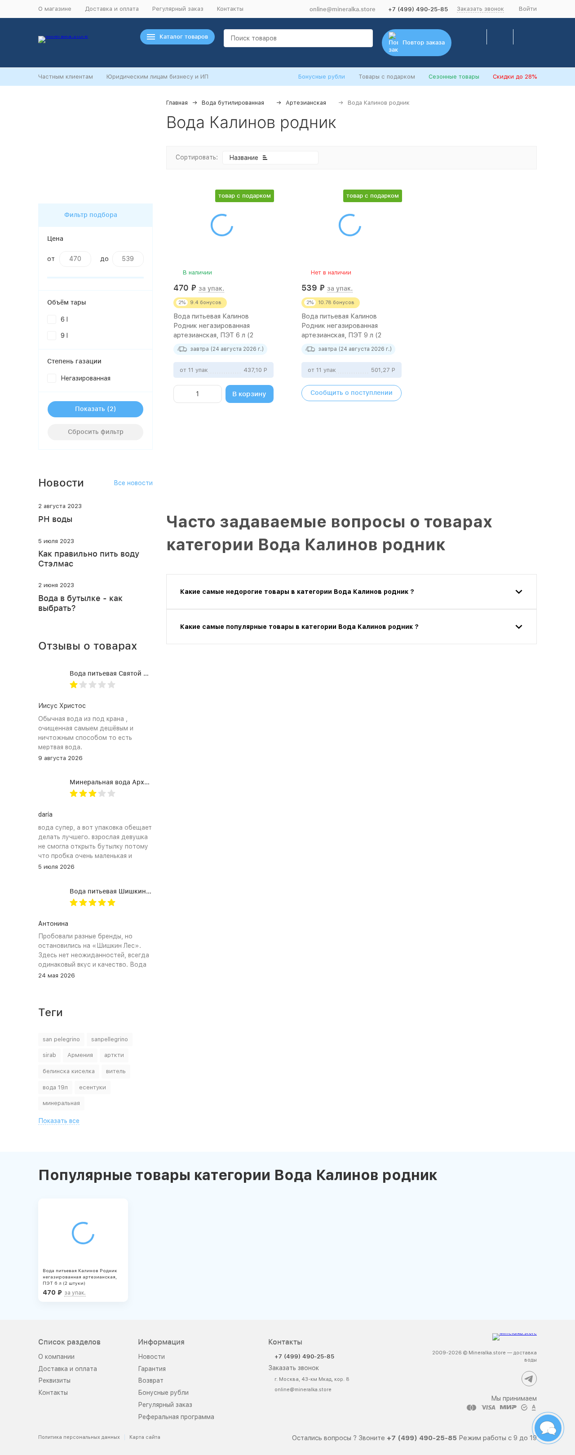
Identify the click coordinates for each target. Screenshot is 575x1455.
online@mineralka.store (343, 9)
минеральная (61, 1103)
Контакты (230, 8)
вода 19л (55, 1087)
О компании (56, 1356)
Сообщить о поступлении (351, 392)
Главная (177, 102)
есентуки (92, 1087)
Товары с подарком (386, 76)
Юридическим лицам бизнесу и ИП (157, 76)
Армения (80, 1055)
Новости (151, 1356)
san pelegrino (61, 1039)
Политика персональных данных (79, 1437)
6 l (64, 319)
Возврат (151, 1380)
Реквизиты (54, 1380)
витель (116, 1071)
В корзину (249, 394)
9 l (64, 335)
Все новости (133, 482)
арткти (114, 1055)
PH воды (55, 519)
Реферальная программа (176, 1416)
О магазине (54, 8)
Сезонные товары (454, 76)
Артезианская (306, 102)
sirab (49, 1055)
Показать (90, 408)
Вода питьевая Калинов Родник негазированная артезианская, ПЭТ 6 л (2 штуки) (80, 1277)
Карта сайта (144, 1437)
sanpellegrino (109, 1039)
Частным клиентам (65, 76)
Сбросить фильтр (96, 431)
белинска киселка (69, 1071)
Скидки (515, 76)
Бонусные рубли (321, 76)
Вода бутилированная (233, 102)
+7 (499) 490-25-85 (418, 9)
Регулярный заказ (177, 8)
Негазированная (86, 378)
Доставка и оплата (112, 8)
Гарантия (152, 1368)
